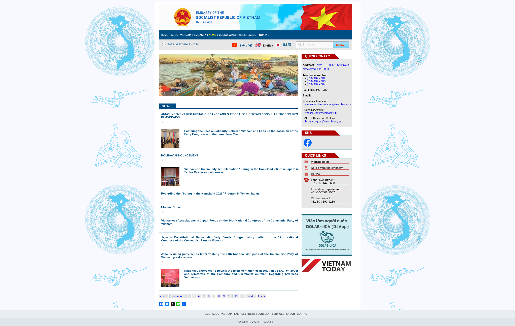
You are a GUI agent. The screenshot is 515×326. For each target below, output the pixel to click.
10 (229, 296)
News (212, 35)
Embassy (200, 35)
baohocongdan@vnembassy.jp (323, 121)
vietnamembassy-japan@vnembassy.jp (328, 104)
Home (164, 35)
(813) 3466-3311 (316, 78)
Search (341, 45)
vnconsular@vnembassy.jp (321, 112)
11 (236, 296)
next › (251, 296)
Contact (265, 35)
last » (261, 296)
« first (163, 296)
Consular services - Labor (237, 35)
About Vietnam (181, 35)
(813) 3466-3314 (316, 84)
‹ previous (177, 296)
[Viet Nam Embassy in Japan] (308, 145)
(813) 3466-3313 (316, 81)
